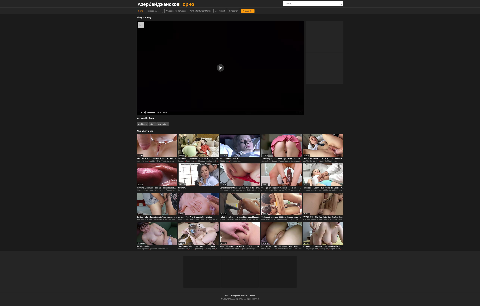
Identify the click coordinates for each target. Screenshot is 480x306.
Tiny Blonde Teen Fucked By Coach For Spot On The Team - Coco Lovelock (198, 246)
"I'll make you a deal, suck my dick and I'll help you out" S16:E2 (281, 159)
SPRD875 (182, 188)
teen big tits (323, 249)
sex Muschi (307, 161)
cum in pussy (295, 161)
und (221, 190)
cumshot (291, 219)
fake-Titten (190, 161)
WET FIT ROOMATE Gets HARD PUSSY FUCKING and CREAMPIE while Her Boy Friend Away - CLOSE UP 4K (157, 159)
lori (167, 249)
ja (179, 190)
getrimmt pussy (271, 161)
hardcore (181, 161)
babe (139, 249)
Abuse (252, 296)
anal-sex (230, 219)
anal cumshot (183, 219)
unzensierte (160, 249)
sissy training (163, 124)
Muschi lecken (284, 161)
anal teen (306, 219)
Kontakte (244, 296)
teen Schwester (325, 219)
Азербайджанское (144, 4)
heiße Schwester (339, 219)
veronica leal (258, 219)
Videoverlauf (220, 11)
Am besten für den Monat (200, 11)
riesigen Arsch (334, 249)
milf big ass (200, 161)
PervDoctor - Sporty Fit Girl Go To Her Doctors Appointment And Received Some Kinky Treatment (323, 188)
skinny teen (210, 249)
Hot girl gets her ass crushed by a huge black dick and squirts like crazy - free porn (240, 217)
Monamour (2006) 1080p (230, 159)
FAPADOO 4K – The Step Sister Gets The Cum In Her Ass (323, 217)
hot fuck (298, 249)
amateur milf (211, 161)
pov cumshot (241, 190)
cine (239, 161)
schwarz (223, 219)
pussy (322, 161)
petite (152, 161)
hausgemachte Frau (163, 219)
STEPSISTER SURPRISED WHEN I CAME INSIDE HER (281, 246)
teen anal (314, 219)
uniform (335, 190)
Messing (233, 161)
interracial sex (240, 219)
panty (260, 190)
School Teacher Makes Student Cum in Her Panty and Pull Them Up (240, 188)
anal (138, 161)
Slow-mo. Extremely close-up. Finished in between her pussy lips (157, 188)
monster (264, 190)
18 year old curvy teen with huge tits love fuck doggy (323, 246)
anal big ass (194, 219)
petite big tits (200, 249)
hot (293, 249)
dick (262, 161)
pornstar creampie (314, 190)
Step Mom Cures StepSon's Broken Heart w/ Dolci (198, 159)
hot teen (328, 161)
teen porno (145, 161)
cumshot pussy (206, 219)
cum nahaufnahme (164, 190)
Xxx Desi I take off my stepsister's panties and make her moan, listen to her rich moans (157, 217)
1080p (222, 161)
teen (305, 190)
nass (172, 161)
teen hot (315, 161)
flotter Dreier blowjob (279, 219)
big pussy (278, 190)
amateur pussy (230, 190)
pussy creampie (150, 190)
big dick (249, 219)
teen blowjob (183, 249)
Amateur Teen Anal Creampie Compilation (195, 217)
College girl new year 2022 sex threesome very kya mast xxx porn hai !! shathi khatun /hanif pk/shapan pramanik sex (281, 217)
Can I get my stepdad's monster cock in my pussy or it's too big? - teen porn (281, 188)
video (236, 249)
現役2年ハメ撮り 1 (144, 246)
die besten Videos (154, 11)
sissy (152, 124)
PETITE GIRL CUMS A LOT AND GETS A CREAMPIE (322, 159)
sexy (298, 219)
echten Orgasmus (163, 161)
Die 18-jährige (308, 249)
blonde (191, 249)
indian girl (176, 219)
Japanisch (145, 249)
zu (154, 219)
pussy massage (248, 249)
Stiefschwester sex (144, 219)
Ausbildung (142, 124)
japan (152, 249)
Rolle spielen (252, 190)
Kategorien (233, 11)
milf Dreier (327, 190)
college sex (265, 219)
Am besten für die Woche (176, 11)
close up (140, 190)
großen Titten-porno (290, 190)
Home (140, 11)
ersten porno (229, 249)
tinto (227, 161)
